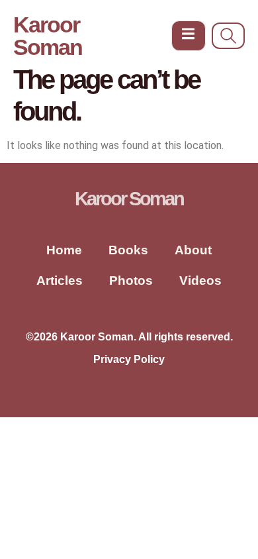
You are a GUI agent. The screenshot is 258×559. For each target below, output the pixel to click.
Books (128, 250)
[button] (228, 36)
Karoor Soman (47, 36)
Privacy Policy (129, 359)
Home (64, 250)
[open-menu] (188, 36)
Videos (200, 280)
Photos (131, 280)
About (193, 250)
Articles (59, 280)
